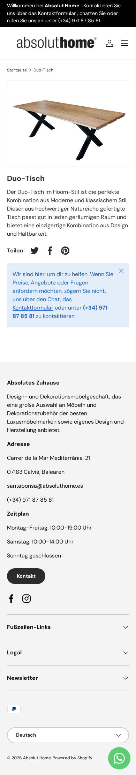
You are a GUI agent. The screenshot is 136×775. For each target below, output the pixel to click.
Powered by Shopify (72, 758)
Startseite (17, 70)
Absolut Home (37, 758)
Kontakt (26, 576)
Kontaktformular (57, 13)
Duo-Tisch (43, 70)
